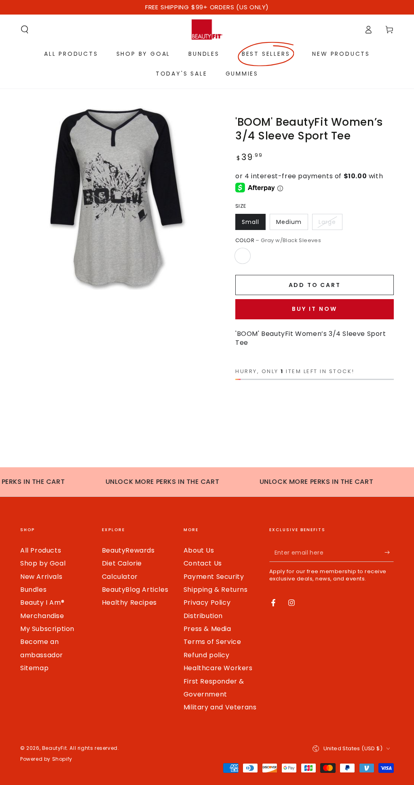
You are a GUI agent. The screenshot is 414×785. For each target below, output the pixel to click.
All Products (40, 550)
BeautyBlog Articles (135, 589)
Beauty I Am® (42, 602)
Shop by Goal (42, 563)
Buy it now (314, 309)
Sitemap (34, 668)
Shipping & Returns (216, 589)
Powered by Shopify (46, 759)
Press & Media (207, 628)
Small (250, 222)
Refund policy (207, 655)
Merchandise (42, 615)
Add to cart (315, 285)
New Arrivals (41, 576)
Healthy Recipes (129, 602)
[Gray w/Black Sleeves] (242, 256)
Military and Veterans (220, 707)
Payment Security (214, 576)
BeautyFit (54, 748)
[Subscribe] (389, 552)
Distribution (203, 615)
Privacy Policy (207, 602)
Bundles (33, 589)
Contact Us (203, 563)
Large (327, 222)
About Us (199, 550)
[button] (24, 29)
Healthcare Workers (218, 668)
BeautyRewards (128, 550)
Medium (289, 222)
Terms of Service (212, 641)
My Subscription (47, 628)
